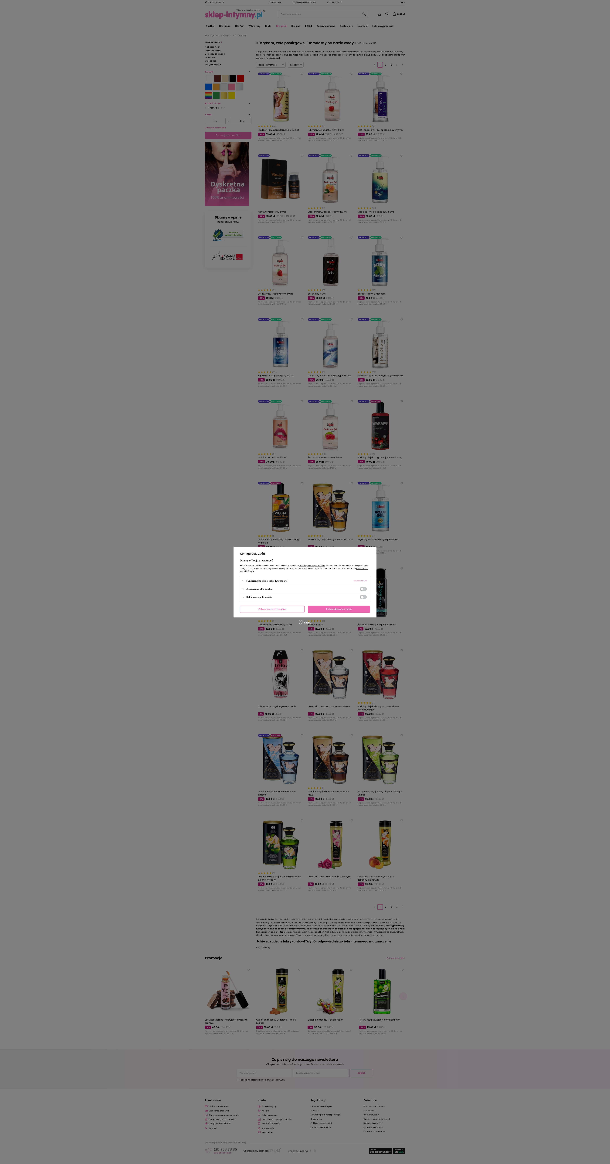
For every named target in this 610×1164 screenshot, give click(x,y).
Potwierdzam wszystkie (339, 609)
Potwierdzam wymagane (272, 609)
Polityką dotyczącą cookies (312, 565)
